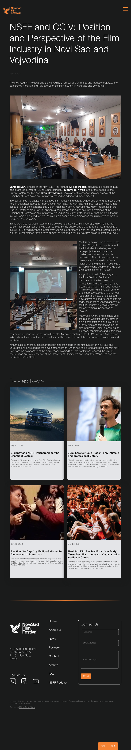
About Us (55, 630)
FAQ (51, 674)
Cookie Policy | (98, 701)
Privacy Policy (85, 701)
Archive (53, 665)
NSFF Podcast (58, 682)
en (113, 746)
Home (53, 621)
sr (103, 746)
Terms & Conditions (70, 701)
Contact (54, 656)
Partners (54, 647)
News (52, 639)
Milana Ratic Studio (27, 707)
